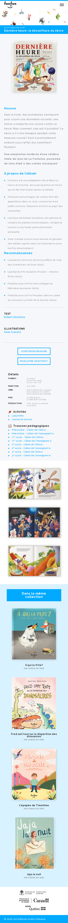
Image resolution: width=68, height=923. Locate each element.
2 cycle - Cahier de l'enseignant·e (31, 448)
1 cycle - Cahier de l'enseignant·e (31, 441)
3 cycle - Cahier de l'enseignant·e (31, 455)
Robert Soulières (14, 317)
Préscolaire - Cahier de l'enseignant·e (33, 433)
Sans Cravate (12, 332)
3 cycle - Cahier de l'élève (27, 452)
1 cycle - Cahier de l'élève (27, 437)
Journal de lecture (22, 419)
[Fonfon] (10, 4)
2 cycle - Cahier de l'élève (27, 444)
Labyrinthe (18, 416)
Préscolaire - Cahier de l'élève (29, 430)
